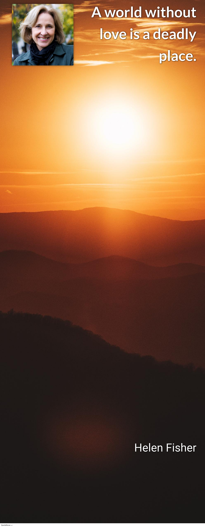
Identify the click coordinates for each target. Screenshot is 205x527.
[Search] (150, 525)
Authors (118, 525)
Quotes (128, 525)
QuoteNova (7, 525)
